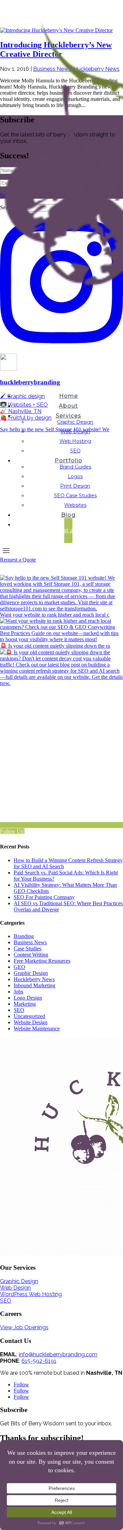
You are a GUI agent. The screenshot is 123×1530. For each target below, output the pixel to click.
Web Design (75, 431)
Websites (75, 505)
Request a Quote (18, 560)
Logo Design (28, 998)
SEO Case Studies (75, 495)
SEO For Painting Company (44, 897)
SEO (75, 451)
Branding (24, 936)
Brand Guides (75, 467)
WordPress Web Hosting (31, 1294)
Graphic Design (75, 422)
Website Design (30, 1022)
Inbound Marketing (34, 985)
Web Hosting (75, 441)
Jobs (18, 991)
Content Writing (31, 955)
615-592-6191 (39, 1361)
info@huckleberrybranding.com (58, 1354)
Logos (75, 476)
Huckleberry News (34, 979)
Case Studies (27, 948)
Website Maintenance (37, 1028)
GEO (19, 967)
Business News (30, 942)
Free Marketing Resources (42, 961)
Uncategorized (29, 1016)
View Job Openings (24, 1327)
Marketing (25, 1004)
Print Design (75, 486)
